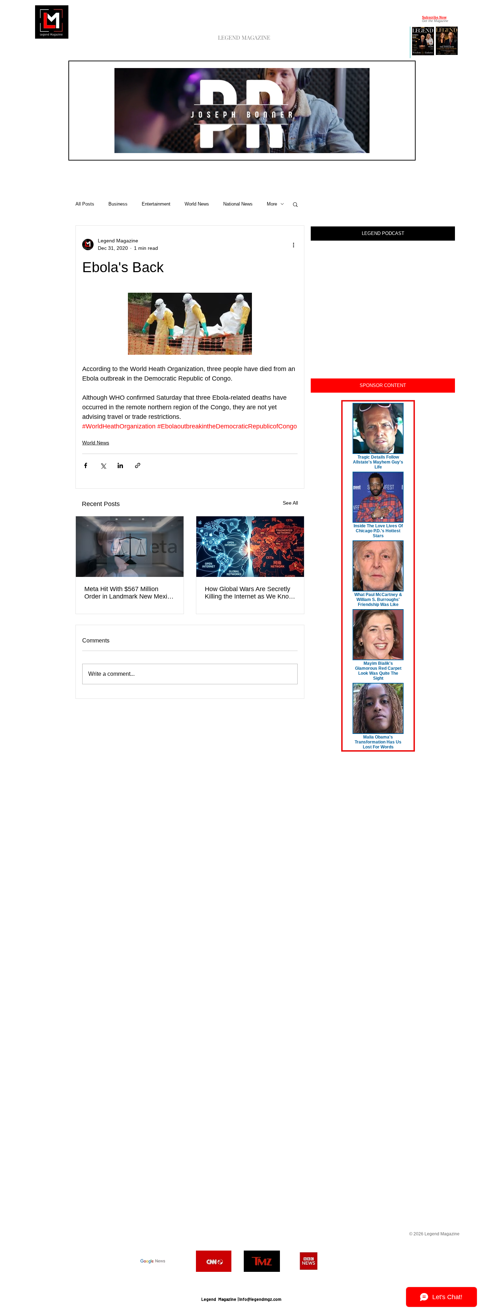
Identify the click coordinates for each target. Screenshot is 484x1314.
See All (290, 503)
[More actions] (293, 244)
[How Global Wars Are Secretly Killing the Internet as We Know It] (250, 546)
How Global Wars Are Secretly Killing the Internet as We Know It (249, 592)
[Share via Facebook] (85, 465)
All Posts (84, 204)
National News (238, 204)
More (272, 204)
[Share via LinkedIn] (120, 465)
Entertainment (156, 204)
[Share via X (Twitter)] (103, 465)
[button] (360, 145)
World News (197, 204)
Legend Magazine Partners (241, 1281)
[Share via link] (137, 465)
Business (118, 204)
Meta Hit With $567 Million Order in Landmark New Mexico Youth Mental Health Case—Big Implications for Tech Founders (129, 592)
